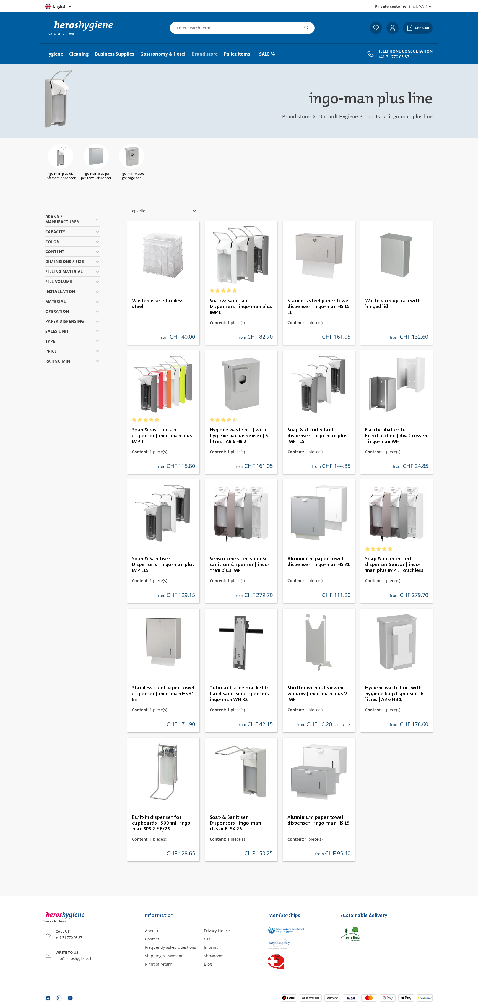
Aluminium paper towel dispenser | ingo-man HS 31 (318, 562)
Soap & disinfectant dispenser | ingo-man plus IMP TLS (317, 436)
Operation (57, 311)
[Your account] (392, 28)
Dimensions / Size (64, 261)
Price (51, 351)
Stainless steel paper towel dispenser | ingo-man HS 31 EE (163, 694)
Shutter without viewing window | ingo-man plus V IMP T (317, 694)
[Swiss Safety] (298, 943)
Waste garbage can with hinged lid (392, 304)
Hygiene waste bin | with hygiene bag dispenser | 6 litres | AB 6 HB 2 (239, 436)
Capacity (55, 231)
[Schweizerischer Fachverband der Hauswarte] (298, 961)
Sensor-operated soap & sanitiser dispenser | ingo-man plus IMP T (239, 565)
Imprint (211, 947)
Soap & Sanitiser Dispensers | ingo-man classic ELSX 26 (235, 823)
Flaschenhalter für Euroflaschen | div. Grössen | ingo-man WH (396, 436)
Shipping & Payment (164, 955)
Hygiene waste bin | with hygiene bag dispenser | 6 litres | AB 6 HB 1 (394, 694)
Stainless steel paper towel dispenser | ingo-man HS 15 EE (318, 307)
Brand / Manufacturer (62, 219)
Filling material (64, 271)
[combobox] (234, 28)
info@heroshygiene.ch (74, 958)
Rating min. (58, 361)
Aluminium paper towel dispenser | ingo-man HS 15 (318, 820)
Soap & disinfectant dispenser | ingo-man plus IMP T (162, 436)
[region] (239, 163)
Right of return (158, 964)
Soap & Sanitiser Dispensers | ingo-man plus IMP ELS (163, 565)
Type (50, 341)
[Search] (307, 28)
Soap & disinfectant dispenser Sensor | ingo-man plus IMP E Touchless (394, 565)
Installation (60, 291)
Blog (208, 964)
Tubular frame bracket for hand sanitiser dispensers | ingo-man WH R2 (241, 694)
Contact (152, 939)
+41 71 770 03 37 (393, 56)
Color (52, 241)
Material (55, 301)
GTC (207, 939)
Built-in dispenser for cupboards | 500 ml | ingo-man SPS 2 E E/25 (162, 823)
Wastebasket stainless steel (157, 304)
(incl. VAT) (401, 6)
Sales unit (57, 331)
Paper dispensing (64, 321)
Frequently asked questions (170, 947)
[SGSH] (298, 930)
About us (153, 930)
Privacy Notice (217, 930)
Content (54, 251)
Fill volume (58, 281)
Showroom (214, 955)
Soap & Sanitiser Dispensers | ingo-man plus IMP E (241, 307)
